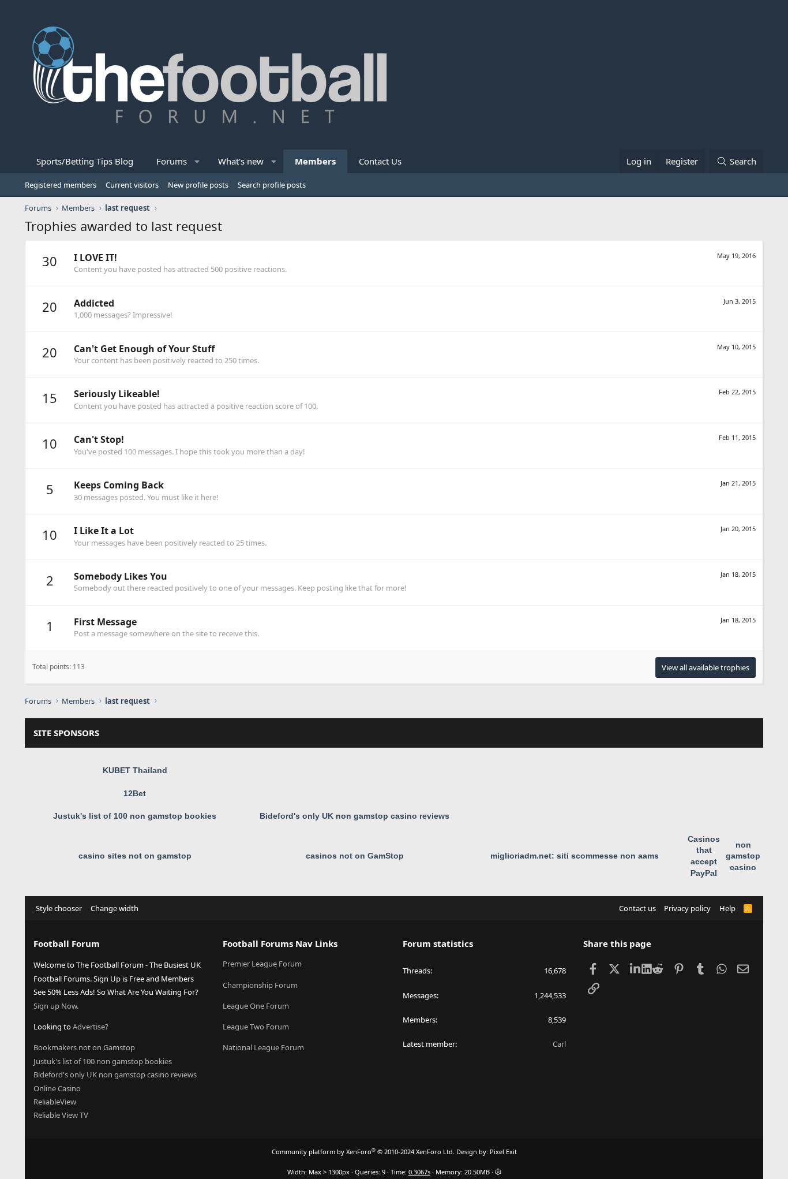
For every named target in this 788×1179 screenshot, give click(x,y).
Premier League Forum (262, 963)
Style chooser (59, 908)
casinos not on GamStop (355, 855)
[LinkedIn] (636, 968)
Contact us (637, 908)
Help (727, 908)
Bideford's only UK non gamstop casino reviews (354, 815)
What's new (241, 161)
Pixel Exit (503, 1151)
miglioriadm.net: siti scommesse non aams (574, 855)
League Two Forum (256, 1026)
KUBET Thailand (135, 770)
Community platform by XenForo (363, 1151)
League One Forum (256, 1006)
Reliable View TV (60, 1115)
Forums (171, 161)
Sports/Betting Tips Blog (84, 161)
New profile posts (198, 185)
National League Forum (263, 1047)
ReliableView (54, 1101)
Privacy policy (687, 908)
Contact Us (380, 161)
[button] (198, 161)
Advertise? (90, 1026)
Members (315, 161)
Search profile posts (272, 185)
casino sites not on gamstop (135, 855)
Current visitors (132, 185)
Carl (559, 1044)
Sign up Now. (55, 1006)
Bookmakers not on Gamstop (84, 1047)
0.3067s (419, 1171)
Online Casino (57, 1088)
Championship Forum (260, 985)
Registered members (60, 185)
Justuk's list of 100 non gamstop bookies (134, 815)
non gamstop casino (743, 856)
